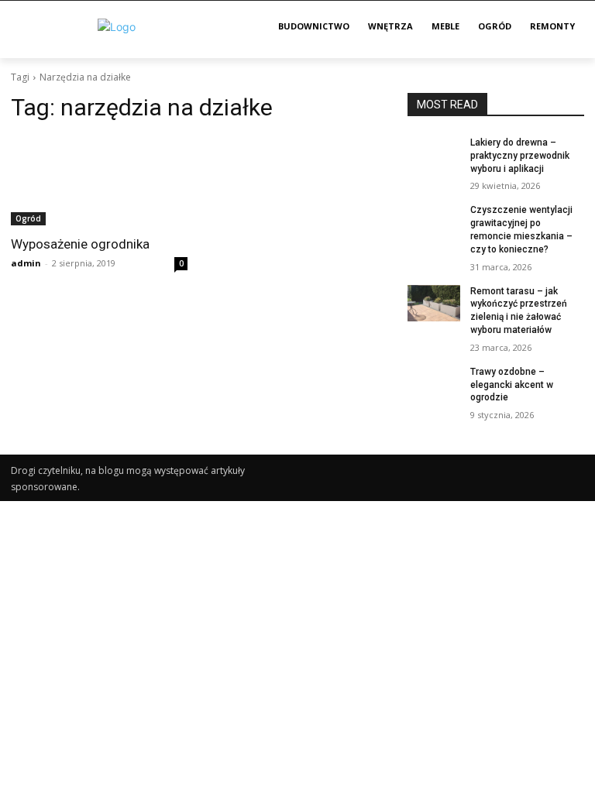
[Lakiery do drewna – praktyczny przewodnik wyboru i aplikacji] (434, 154)
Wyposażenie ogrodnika (80, 244)
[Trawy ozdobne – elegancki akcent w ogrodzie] (434, 384)
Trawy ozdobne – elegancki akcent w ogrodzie (511, 384)
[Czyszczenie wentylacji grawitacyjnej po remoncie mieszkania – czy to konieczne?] (434, 222)
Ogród (28, 218)
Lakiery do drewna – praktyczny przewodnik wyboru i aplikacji (519, 155)
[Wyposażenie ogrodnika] (99, 181)
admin (26, 263)
